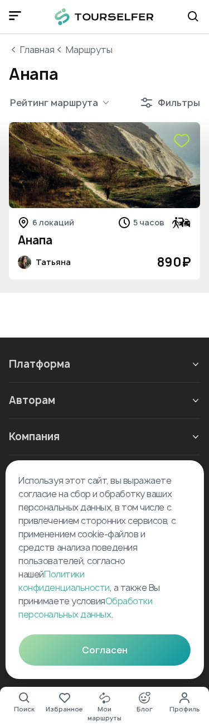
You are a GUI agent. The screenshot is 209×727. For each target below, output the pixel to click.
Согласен (105, 650)
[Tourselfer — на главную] (104, 17)
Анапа (35, 240)
